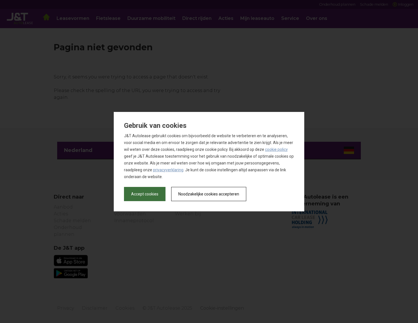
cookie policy (276, 149)
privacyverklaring (168, 170)
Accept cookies (144, 194)
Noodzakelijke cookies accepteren (208, 194)
